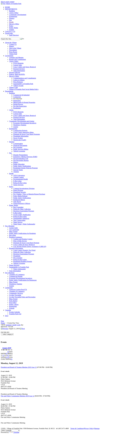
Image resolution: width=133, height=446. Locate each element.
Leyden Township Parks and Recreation (22, 297)
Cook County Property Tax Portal (24, 250)
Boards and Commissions (17, 59)
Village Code (13, 87)
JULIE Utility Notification (22, 215)
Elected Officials (14, 72)
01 (8, 352)
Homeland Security (19, 192)
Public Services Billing (20, 149)
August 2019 (6, 348)
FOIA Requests (18, 63)
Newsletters (13, 50)
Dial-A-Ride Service (20, 241)
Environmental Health (20, 179)
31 (11, 359)
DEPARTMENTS (11, 9)
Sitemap (97, 428)
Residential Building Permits (22, 261)
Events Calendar (14, 312)
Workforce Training (19, 125)
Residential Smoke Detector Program (25, 168)
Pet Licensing (17, 147)
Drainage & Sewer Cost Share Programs (26, 134)
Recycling (12, 235)
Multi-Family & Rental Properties (24, 102)
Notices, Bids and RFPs (17, 74)
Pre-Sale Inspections (20, 106)
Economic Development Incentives (24, 123)
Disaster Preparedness (20, 155)
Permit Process (18, 104)
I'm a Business (9, 273)
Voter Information (19, 71)
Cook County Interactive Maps (23, 132)
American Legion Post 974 (18, 289)
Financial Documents (20, 145)
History (11, 46)
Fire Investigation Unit (20, 158)
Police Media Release (20, 196)
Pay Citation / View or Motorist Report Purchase (29, 194)
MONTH (4, 327)
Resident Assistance (15, 237)
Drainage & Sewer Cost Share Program (26, 243)
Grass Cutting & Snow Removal (24, 245)
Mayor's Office (14, 24)
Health (11, 22)
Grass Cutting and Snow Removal (24, 67)
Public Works (13, 28)
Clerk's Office (13, 13)
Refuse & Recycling (20, 183)
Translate (16, 432)
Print (2, 321)
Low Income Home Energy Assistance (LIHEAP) (29, 246)
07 (6, 353)
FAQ (6, 316)
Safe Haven (17, 201)
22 (8, 357)
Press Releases (18, 82)
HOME (7, 7)
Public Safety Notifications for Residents (22, 233)
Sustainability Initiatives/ (21, 218)
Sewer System (18, 138)
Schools (11, 308)
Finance (11, 18)
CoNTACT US (10, 31)
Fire (10, 20)
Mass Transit (13, 231)
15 (8, 355)
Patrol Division (18, 190)
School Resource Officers (21, 203)
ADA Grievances (19, 175)
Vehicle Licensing (19, 151)
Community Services (16, 293)
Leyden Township (15, 295)
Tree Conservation (19, 220)
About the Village (11, 42)
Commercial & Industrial (21, 95)
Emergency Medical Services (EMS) (25, 157)
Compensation (18, 143)
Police (11, 26)
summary (9, 325)
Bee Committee (18, 207)
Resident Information (16, 248)
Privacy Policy (89, 428)
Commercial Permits (15, 276)
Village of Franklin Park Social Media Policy (24, 89)
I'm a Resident (9, 226)
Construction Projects (20, 130)
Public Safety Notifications (22, 166)
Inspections (17, 100)
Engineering (13, 16)
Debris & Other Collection (22, 209)
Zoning (11, 29)
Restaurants (13, 306)
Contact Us (13, 44)
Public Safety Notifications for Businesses (23, 280)
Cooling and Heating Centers (22, 239)
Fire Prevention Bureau (21, 160)
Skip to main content (7, 2)
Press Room (13, 52)
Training (16, 172)
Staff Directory (14, 35)
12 (3, 355)
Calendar (8, 310)
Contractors (17, 97)
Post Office (13, 303)
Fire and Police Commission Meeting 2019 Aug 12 (17, 396)
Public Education (19, 164)
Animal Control (18, 177)
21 (6, 357)
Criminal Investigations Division (23, 188)
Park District (13, 301)
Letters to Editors (19, 80)
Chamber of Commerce (17, 274)
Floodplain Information (20, 136)
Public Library (14, 304)
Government (9, 56)
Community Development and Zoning (21, 121)
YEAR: (10, 327)
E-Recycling (17, 181)
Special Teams (18, 170)
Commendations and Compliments (24, 78)
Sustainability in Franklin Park (23, 84)
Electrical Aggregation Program (23, 211)
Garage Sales (17, 65)
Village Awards (18, 85)
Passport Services (19, 69)
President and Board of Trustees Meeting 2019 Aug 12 (19, 367)
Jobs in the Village (15, 48)
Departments (9, 91)
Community (9, 288)
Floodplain (16, 256)
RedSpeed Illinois (19, 200)
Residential (17, 108)
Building (12, 11)
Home (3, 323)
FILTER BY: (5, 332)
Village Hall (13, 54)
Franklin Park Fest (15, 314)
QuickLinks (9, 33)
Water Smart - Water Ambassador (24, 224)
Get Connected (14, 230)
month (14, 325)
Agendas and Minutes (16, 57)
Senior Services (18, 185)
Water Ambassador (19, 269)
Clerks (11, 110)
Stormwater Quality (19, 140)
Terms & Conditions (77, 428)
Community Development (17, 14)
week (18, 325)
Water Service (17, 222)
